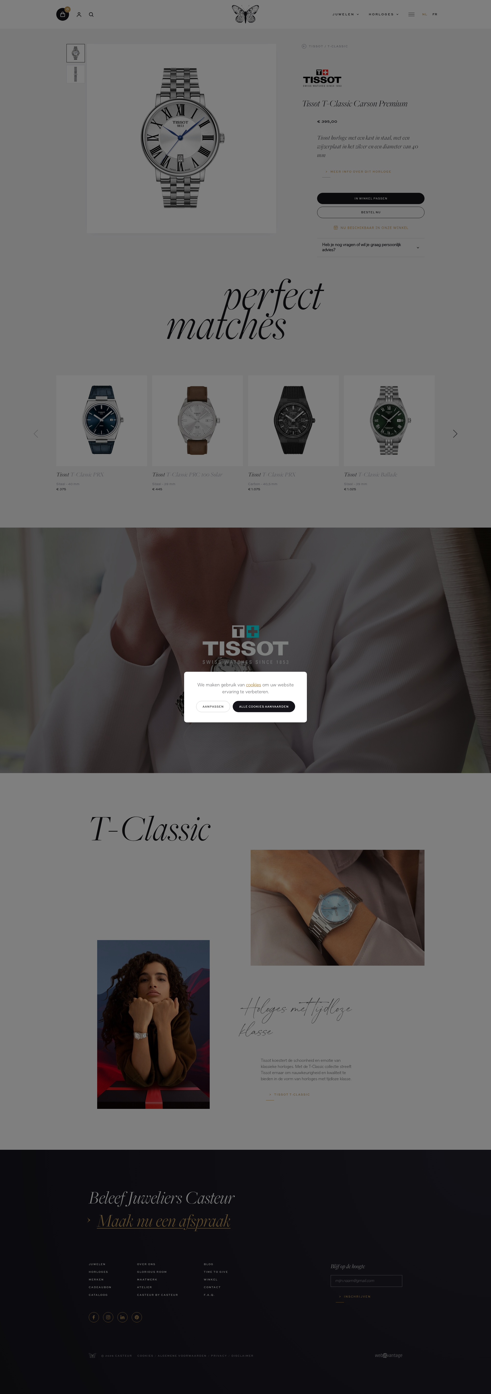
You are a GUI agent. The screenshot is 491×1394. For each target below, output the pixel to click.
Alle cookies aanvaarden (264, 706)
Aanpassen (213, 706)
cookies (253, 685)
